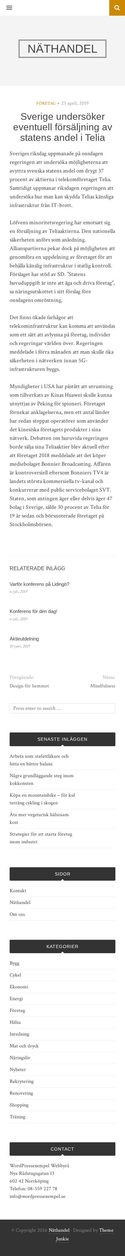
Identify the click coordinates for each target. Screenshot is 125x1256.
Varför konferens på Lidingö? (39, 584)
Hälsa (15, 1022)
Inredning (19, 1034)
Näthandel (20, 902)
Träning (17, 1117)
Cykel (15, 975)
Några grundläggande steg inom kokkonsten (42, 779)
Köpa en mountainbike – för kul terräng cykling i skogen (42, 799)
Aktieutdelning (24, 638)
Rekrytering (22, 1081)
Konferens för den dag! (33, 611)
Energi (16, 998)
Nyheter (18, 1069)
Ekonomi (19, 987)
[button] (6, 8)
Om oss (17, 914)
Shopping (19, 1105)
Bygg (14, 963)
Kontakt (18, 890)
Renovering (21, 1093)
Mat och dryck (24, 1046)
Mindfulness (102, 686)
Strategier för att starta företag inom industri (41, 838)
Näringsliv (20, 1057)
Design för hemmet (29, 686)
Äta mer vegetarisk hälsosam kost (39, 818)
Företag (46, 103)
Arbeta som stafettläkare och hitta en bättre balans (39, 760)
